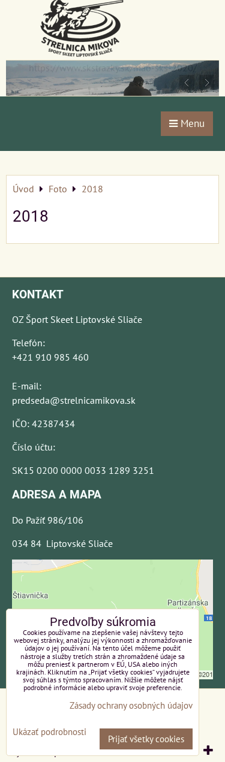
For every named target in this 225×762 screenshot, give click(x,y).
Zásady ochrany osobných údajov (131, 705)
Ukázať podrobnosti (49, 732)
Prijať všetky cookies (146, 739)
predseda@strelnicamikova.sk (74, 400)
